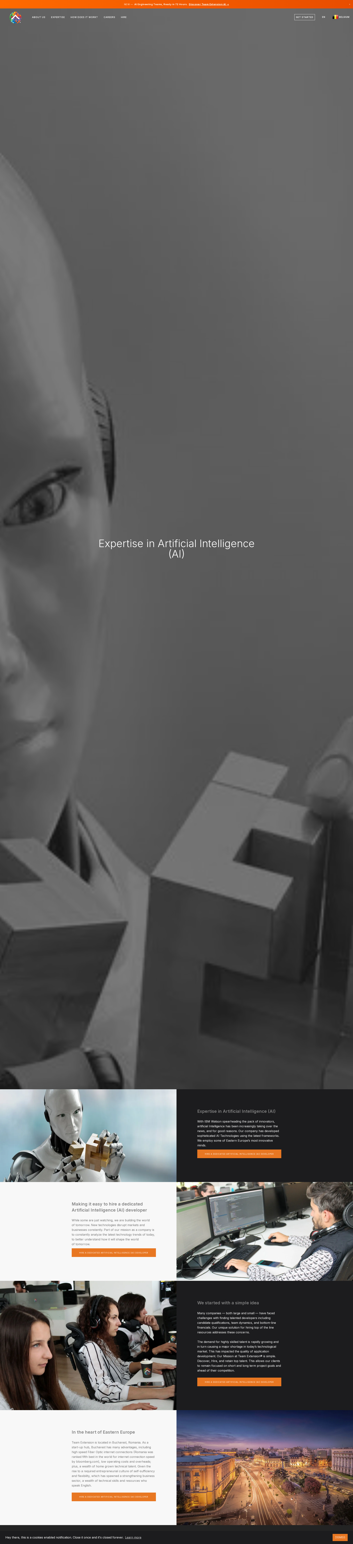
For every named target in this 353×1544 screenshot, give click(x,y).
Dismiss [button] (340, 1537)
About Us (38, 17)
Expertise (58, 17)
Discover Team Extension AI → (209, 4)
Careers (109, 17)
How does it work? (84, 17)
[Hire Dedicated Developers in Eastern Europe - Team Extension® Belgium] (18, 17)
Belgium (344, 17)
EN (323, 17)
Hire (124, 17)
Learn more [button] (133, 1537)
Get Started (304, 17)
